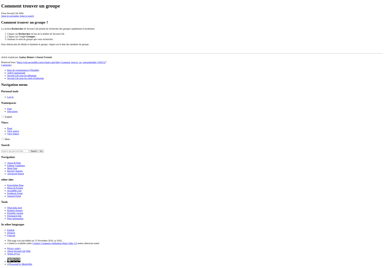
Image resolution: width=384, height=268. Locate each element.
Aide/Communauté (16, 73)
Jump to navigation (10, 16)
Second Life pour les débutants (21, 75)
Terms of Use (13, 254)
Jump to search (27, 16)
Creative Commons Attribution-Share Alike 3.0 (54, 243)
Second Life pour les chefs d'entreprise (25, 78)
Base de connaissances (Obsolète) (23, 70)
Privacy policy (14, 248)
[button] (3, 117)
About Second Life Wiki (18, 251)
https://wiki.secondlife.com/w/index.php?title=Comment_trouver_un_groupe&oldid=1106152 (61, 62)
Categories (6, 65)
